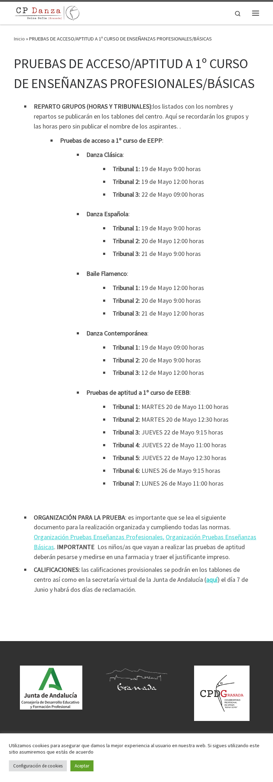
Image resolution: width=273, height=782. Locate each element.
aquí (212, 579)
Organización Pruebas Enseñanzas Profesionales (98, 537)
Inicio (19, 38)
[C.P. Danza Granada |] (47, 12)
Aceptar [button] (82, 766)
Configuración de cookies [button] (38, 766)
